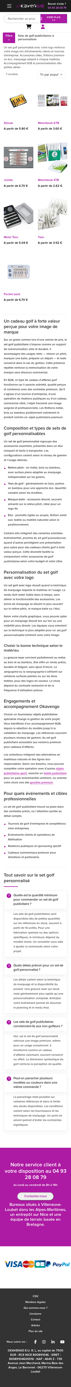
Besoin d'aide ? (57, 4)
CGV (35, 1296)
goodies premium (41, 782)
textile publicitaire (55, 773)
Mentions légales (35, 1302)
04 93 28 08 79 (57, 8)
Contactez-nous (35, 1196)
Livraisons (35, 1314)
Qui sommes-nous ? (35, 1308)
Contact (35, 1319)
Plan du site (36, 1331)
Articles (35, 1325)
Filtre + (8, 37)
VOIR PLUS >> (54, 18)
